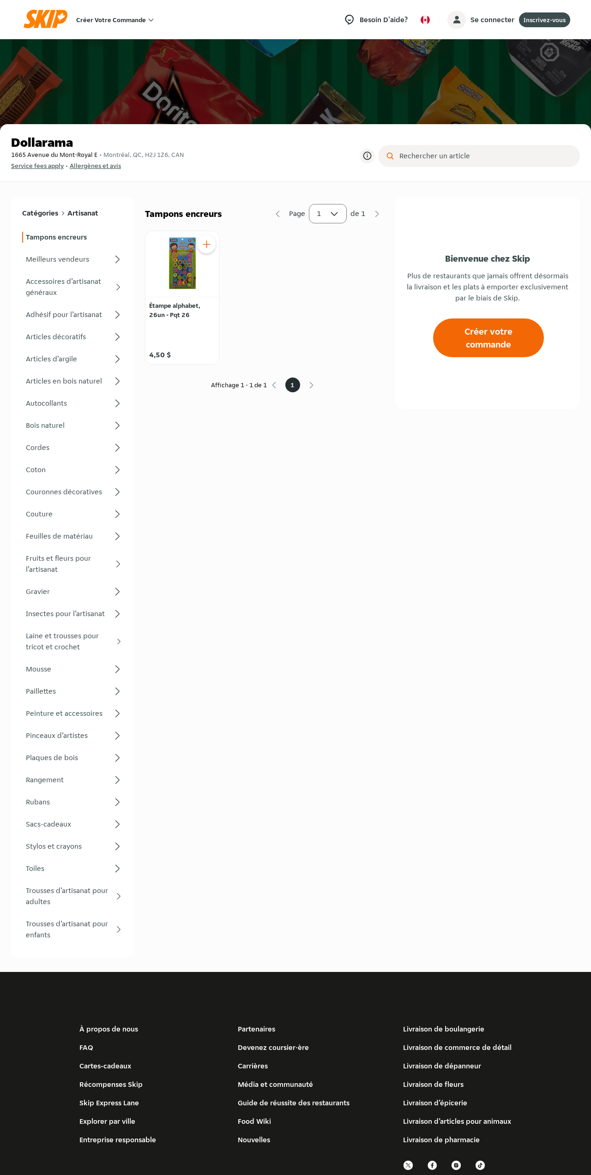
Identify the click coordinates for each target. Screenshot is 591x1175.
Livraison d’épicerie (435, 1103)
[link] (72, 237)
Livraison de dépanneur (442, 1066)
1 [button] (319, 213)
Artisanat (82, 213)
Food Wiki (254, 1121)
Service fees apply (37, 166)
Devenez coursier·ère (273, 1047)
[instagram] (456, 1169)
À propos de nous (108, 1029)
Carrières (253, 1066)
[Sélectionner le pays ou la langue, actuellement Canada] (425, 20)
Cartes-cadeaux (105, 1066)
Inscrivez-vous (545, 20)
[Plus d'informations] (367, 156)
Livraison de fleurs (433, 1084)
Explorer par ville (107, 1121)
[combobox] (485, 156)
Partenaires (256, 1029)
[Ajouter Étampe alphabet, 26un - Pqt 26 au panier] (206, 244)
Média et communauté (275, 1084)
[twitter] (408, 1169)
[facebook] (432, 1169)
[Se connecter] (456, 20)
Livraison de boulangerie (443, 1029)
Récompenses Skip (111, 1084)
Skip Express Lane (109, 1103)
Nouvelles (254, 1140)
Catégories (40, 213)
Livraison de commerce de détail (457, 1047)
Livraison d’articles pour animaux (457, 1121)
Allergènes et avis (95, 166)
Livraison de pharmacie (441, 1140)
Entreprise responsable (117, 1140)
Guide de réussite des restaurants (294, 1103)
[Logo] (48, 20)
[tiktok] (480, 1169)
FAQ (86, 1047)
